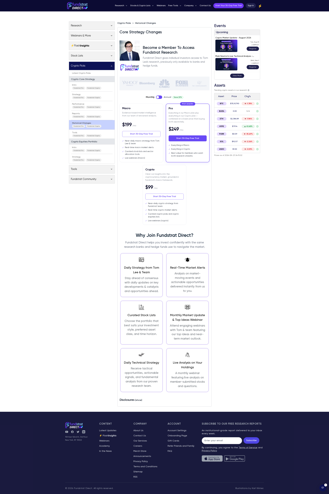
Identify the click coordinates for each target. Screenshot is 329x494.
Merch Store (139, 451)
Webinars (104, 441)
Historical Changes (145, 23)
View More (237, 76)
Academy (104, 446)
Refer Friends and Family (181, 446)
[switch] (159, 97)
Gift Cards (173, 441)
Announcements (142, 456)
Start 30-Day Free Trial (141, 134)
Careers (137, 446)
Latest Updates (107, 430)
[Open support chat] (322, 487)
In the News (105, 451)
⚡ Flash (107, 436)
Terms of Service (248, 448)
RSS (135, 477)
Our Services (140, 441)
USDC (221, 149)
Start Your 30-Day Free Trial (228, 6)
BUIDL (221, 111)
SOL (221, 141)
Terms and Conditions (145, 466)
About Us (138, 430)
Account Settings (177, 430)
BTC (221, 104)
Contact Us (139, 436)
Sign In (251, 6)
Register (252, 49)
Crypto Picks (124, 23)
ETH (221, 119)
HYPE (221, 126)
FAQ (170, 451)
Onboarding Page (177, 436)
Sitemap (138, 472)
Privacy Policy (140, 461)
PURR (221, 134)
